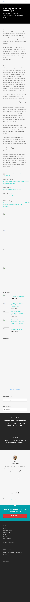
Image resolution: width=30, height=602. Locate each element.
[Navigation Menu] (26, 1)
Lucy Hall (7, 13)
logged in (12, 498)
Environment (12, 15)
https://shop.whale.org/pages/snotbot (12, 189)
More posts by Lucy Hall (15, 478)
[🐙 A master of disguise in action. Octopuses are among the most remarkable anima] (7, 373)
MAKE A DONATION (15, 515)
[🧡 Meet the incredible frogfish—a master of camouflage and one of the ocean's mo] (7, 363)
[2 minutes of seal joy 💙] (7, 344)
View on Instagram (15, 389)
